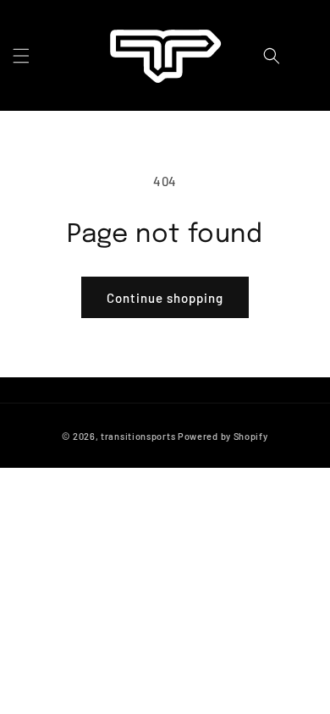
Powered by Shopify (223, 436)
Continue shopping (165, 297)
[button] (21, 55)
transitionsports (138, 436)
